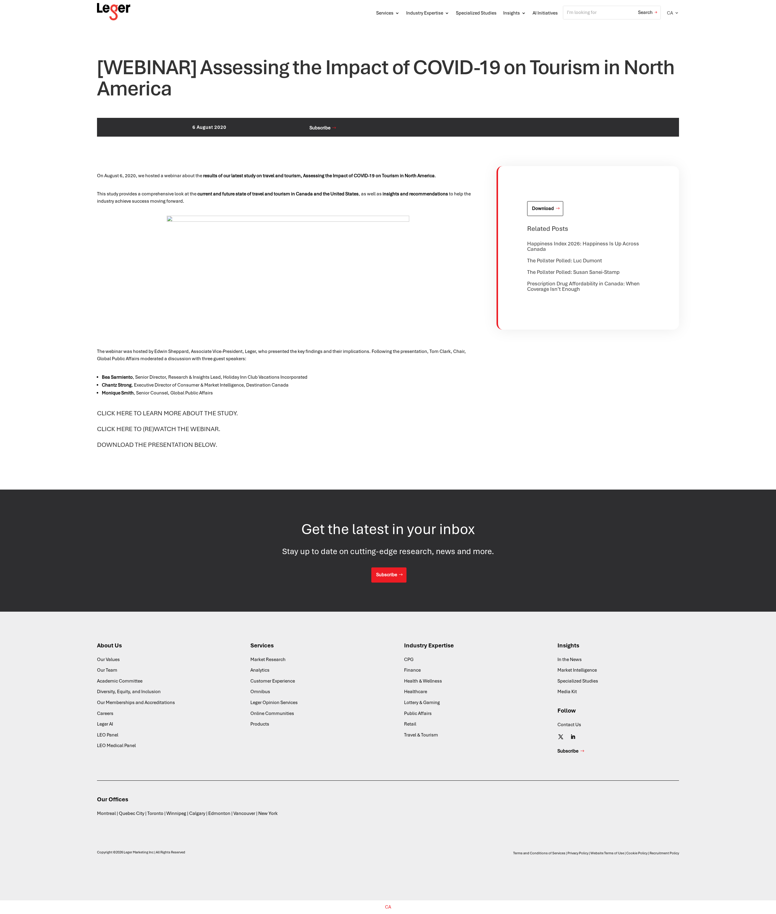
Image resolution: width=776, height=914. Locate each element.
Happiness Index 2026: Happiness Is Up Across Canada (583, 246)
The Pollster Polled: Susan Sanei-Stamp (573, 272)
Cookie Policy (636, 853)
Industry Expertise (424, 13)
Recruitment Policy (664, 853)
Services (384, 13)
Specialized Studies (476, 13)
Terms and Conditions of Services (539, 853)
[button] (673, 13)
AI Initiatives (545, 13)
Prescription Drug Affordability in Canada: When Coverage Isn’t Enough (583, 286)
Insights (511, 13)
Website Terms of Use (607, 853)
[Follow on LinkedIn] (573, 737)
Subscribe (319, 128)
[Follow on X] (561, 737)
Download (543, 208)
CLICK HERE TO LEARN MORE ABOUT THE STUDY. (167, 413)
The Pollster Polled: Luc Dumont (564, 260)
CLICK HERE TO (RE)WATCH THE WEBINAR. (158, 429)
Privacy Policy (577, 853)
